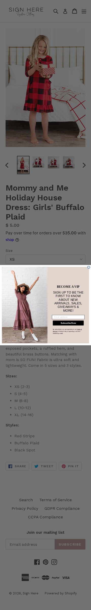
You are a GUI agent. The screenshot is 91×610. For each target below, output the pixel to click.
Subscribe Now (68, 323)
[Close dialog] (88, 267)
